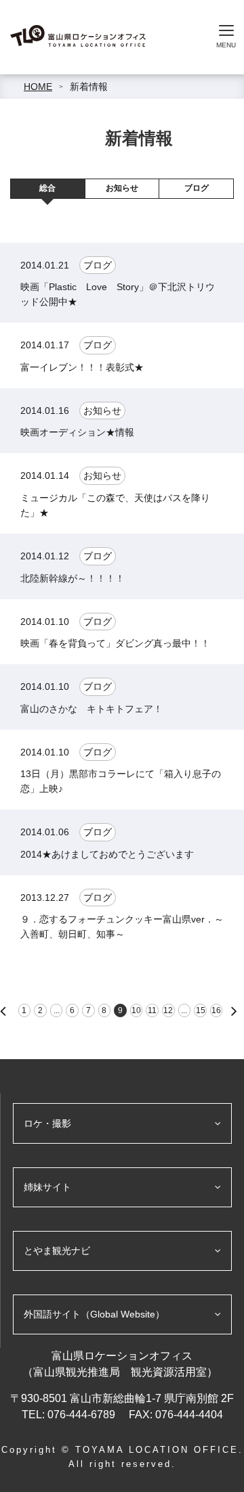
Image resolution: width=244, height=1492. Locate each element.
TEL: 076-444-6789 (70, 1414)
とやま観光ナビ (57, 1250)
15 (200, 1010)
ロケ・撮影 (47, 1123)
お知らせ (122, 188)
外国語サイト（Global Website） (94, 1314)
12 (168, 1010)
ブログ (196, 188)
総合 (47, 188)
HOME (38, 86)
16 (216, 1010)
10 (136, 1010)
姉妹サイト (47, 1187)
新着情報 (89, 86)
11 (152, 1010)
